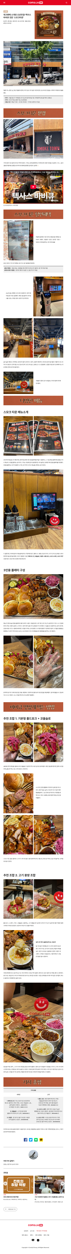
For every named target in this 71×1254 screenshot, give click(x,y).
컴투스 (31, 1235)
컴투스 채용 (46, 1235)
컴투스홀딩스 (25, 1235)
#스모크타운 (21, 21)
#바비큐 (15, 21)
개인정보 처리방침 (41, 1231)
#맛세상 (10, 21)
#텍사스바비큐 (7, 23)
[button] (63, 1184)
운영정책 (26, 1231)
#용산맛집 (28, 21)
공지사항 (32, 1231)
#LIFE (5, 21)
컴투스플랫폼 (38, 1235)
